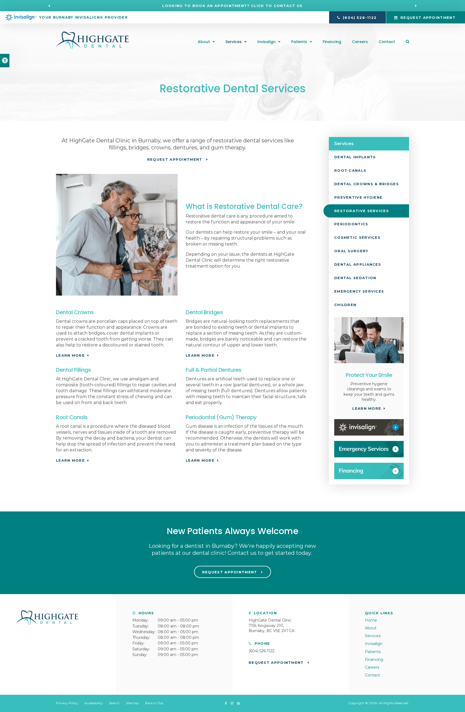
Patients (299, 41)
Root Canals (350, 170)
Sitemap (132, 703)
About (204, 41)
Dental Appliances (357, 264)
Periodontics (351, 224)
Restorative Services (361, 211)
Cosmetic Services (357, 237)
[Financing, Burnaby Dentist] (369, 471)
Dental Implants (355, 157)
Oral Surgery (351, 251)
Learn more (70, 355)
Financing (332, 41)
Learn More (200, 460)
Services (234, 41)
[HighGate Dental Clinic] (92, 47)
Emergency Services (359, 291)
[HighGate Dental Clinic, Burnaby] (47, 627)
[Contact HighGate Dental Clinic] (369, 449)
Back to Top (154, 703)
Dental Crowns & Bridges (366, 184)
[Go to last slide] (49, 6)
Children (345, 305)
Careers (360, 41)
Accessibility (93, 703)
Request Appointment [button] (428, 17)
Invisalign (266, 41)
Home (371, 620)
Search (114, 703)
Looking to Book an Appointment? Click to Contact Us (232, 5)
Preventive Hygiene (358, 197)
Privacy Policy (67, 703)
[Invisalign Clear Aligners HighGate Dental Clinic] (369, 427)
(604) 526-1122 (261, 650)
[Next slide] (416, 6)
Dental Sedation (355, 278)
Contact (387, 41)
